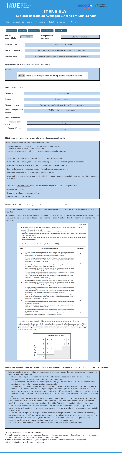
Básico (29, 22)
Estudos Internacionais (57, 22)
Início (8, 22)
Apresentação (18, 22)
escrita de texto (61, 31)
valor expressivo (47, 31)
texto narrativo (11, 31)
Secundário (40, 22)
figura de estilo (34, 31)
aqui (29, 64)
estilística (22, 31)
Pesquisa (74, 22)
